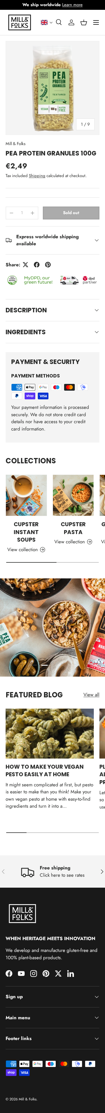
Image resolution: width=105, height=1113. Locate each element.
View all (91, 694)
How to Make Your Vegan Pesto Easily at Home (45, 770)
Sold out (71, 213)
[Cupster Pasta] (73, 495)
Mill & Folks (15, 144)
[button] (47, 22)
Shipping (37, 176)
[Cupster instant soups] (26, 495)
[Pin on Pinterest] (47, 264)
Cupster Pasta (73, 528)
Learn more (72, 5)
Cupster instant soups (26, 532)
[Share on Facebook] (36, 264)
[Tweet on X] (25, 264)
